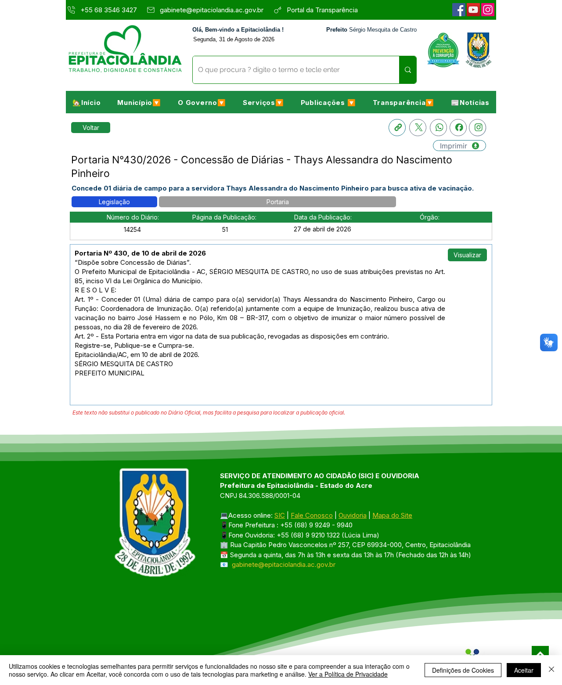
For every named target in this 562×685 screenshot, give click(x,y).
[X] (417, 127)
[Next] (540, 654)
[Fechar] (551, 670)
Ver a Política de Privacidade (348, 674)
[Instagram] (487, 9)
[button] (139, 102)
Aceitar (523, 670)
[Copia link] (397, 127)
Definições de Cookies (463, 670)
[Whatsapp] (438, 127)
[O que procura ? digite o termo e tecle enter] (407, 69)
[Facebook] (458, 9)
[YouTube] (473, 9)
